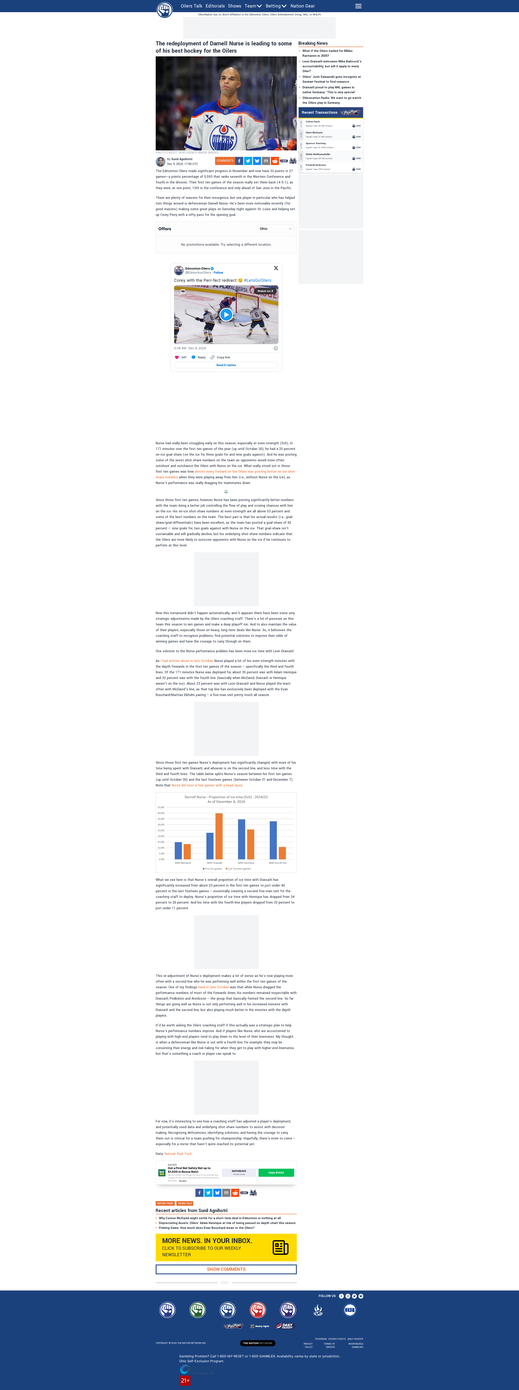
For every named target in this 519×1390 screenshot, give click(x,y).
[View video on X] (226, 314)
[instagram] (347, 1296)
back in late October (213, 987)
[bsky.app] (257, 161)
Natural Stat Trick (178, 1153)
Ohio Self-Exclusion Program (201, 1361)
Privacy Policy (308, 1345)
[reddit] (275, 161)
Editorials (215, 6)
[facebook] (239, 161)
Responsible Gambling (356, 1345)
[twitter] (248, 161)
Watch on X (265, 291)
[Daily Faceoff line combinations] (284, 161)
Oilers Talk (191, 6)
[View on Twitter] (276, 270)
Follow (218, 272)
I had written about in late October (187, 661)
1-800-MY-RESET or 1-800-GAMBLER (246, 1356)
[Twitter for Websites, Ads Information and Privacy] (275, 348)
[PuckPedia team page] (293, 161)
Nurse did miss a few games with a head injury (207, 785)
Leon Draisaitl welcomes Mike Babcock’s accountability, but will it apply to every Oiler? (331, 66)
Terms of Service (329, 1345)
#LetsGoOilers (257, 280)
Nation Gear (303, 6)
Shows (234, 6)
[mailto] (266, 161)
